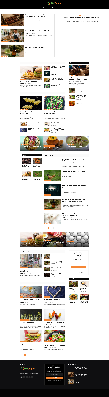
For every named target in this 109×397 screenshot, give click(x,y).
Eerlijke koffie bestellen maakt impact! (25, 166)
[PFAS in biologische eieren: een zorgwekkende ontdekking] (52, 218)
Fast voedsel (23, 79)
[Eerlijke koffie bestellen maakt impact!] (26, 161)
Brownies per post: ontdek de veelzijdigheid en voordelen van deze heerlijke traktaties (36, 15)
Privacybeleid (76, 272)
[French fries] (72, 103)
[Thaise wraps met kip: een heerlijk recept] (37, 174)
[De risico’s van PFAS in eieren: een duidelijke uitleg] (47, 124)
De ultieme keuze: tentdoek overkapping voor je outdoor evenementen (56, 73)
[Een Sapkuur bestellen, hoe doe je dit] (54, 315)
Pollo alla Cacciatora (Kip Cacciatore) (53, 148)
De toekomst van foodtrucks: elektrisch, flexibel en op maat (81, 17)
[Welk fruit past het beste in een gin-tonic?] (31, 292)
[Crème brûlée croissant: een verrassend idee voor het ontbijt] (47, 80)
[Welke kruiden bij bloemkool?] (31, 315)
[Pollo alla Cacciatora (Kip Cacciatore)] (54, 143)
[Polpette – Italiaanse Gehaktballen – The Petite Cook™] (23, 124)
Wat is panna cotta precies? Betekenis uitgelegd (56, 268)
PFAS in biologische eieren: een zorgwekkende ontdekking (71, 214)
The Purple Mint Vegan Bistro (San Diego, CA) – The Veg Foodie (58, 67)
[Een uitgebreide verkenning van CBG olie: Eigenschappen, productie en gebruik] (12, 51)
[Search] (88, 8)
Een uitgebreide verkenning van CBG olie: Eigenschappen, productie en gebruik (35, 46)
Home (40, 7)
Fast (53, 7)
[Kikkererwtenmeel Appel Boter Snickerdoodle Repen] (47, 86)
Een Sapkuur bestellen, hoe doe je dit (54, 322)
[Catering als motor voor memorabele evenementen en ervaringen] (12, 35)
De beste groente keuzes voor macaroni (33, 129)
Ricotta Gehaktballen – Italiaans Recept (72, 302)
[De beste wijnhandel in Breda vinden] (47, 275)
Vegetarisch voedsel (48, 341)
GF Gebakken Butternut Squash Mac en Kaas (31, 147)
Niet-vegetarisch (66, 7)
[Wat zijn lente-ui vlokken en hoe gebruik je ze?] (37, 161)
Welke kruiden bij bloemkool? (28, 322)
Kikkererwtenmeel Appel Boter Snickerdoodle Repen (57, 85)
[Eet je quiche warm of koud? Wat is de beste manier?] (31, 261)
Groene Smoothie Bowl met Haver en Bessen (54, 243)
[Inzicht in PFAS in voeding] (77, 239)
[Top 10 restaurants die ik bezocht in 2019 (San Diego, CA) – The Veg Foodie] (72, 97)
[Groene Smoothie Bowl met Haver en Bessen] (54, 239)
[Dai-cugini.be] (54, 3)
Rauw (44, 7)
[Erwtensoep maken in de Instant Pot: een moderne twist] (77, 143)
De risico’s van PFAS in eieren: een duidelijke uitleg (57, 123)
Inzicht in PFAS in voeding (74, 243)
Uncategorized (5, 25)
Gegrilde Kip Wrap (25, 344)
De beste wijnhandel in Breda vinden (57, 274)
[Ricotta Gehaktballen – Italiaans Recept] (73, 297)
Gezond (48, 7)
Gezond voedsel (24, 109)
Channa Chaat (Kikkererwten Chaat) (30, 81)
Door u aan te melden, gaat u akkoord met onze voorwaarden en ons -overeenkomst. (55, 381)
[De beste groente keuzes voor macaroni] (23, 130)
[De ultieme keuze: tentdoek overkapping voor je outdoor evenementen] (47, 73)
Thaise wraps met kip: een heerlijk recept (37, 178)
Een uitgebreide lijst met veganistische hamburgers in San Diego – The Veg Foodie (57, 129)
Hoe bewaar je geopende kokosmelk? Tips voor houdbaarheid (78, 78)
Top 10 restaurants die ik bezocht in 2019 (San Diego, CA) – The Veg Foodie (82, 96)
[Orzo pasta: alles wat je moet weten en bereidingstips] (31, 103)
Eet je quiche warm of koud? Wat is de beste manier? (30, 270)
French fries (78, 101)
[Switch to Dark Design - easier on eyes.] (86, 7)
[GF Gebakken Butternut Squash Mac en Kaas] (31, 143)
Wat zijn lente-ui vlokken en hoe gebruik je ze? (36, 166)
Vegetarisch (58, 7)
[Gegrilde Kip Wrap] (31, 336)
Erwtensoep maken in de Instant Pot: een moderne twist (77, 147)
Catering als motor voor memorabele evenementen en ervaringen (38, 31)
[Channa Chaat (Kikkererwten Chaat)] (31, 73)
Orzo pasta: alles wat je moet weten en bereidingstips (31, 112)
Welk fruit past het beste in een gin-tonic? (30, 300)
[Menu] (21, 8)
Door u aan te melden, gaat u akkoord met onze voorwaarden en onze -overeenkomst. (79, 271)
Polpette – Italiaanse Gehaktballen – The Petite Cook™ (35, 123)
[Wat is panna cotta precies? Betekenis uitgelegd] (47, 269)
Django (27, 33)
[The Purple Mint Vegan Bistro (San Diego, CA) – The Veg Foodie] (47, 68)
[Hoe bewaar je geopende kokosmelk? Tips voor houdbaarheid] (79, 70)
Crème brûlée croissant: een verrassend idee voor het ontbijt (57, 79)
